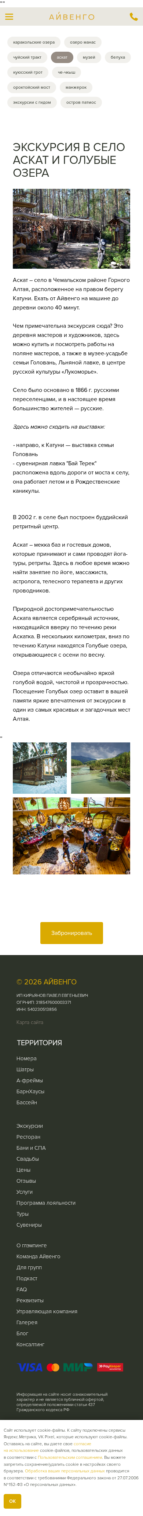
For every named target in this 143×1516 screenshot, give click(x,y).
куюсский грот (28, 72)
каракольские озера (34, 42)
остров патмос (81, 102)
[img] (133, 17)
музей (89, 57)
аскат (62, 57)
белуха (118, 57)
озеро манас (83, 42)
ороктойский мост (31, 87)
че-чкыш (66, 72)
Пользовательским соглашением (70, 1457)
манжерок (76, 87)
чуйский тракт (27, 57)
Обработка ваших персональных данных (65, 1471)
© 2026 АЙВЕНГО (46, 982)
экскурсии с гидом (32, 102)
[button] (9, 17)
